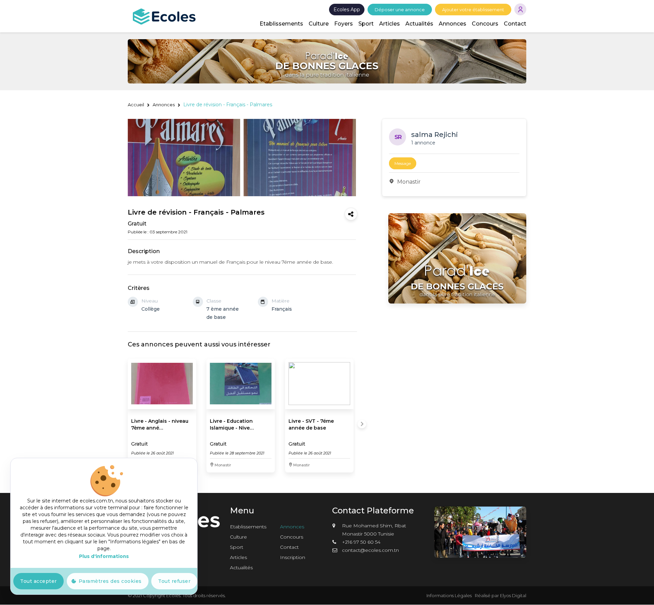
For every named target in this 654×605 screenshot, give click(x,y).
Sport (366, 23)
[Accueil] (164, 16)
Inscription (292, 557)
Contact (515, 23)
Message (402, 163)
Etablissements (281, 23)
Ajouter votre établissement (473, 9)
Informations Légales (449, 595)
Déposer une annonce (400, 9)
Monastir (409, 182)
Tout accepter (38, 581)
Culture (319, 23)
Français (281, 309)
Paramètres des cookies (110, 581)
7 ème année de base (222, 313)
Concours (485, 23)
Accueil (136, 104)
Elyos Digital (513, 595)
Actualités (419, 23)
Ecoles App (346, 9)
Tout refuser (174, 581)
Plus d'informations (104, 556)
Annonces (452, 23)
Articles (389, 23)
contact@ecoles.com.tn (370, 550)
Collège (150, 309)
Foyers (343, 23)
